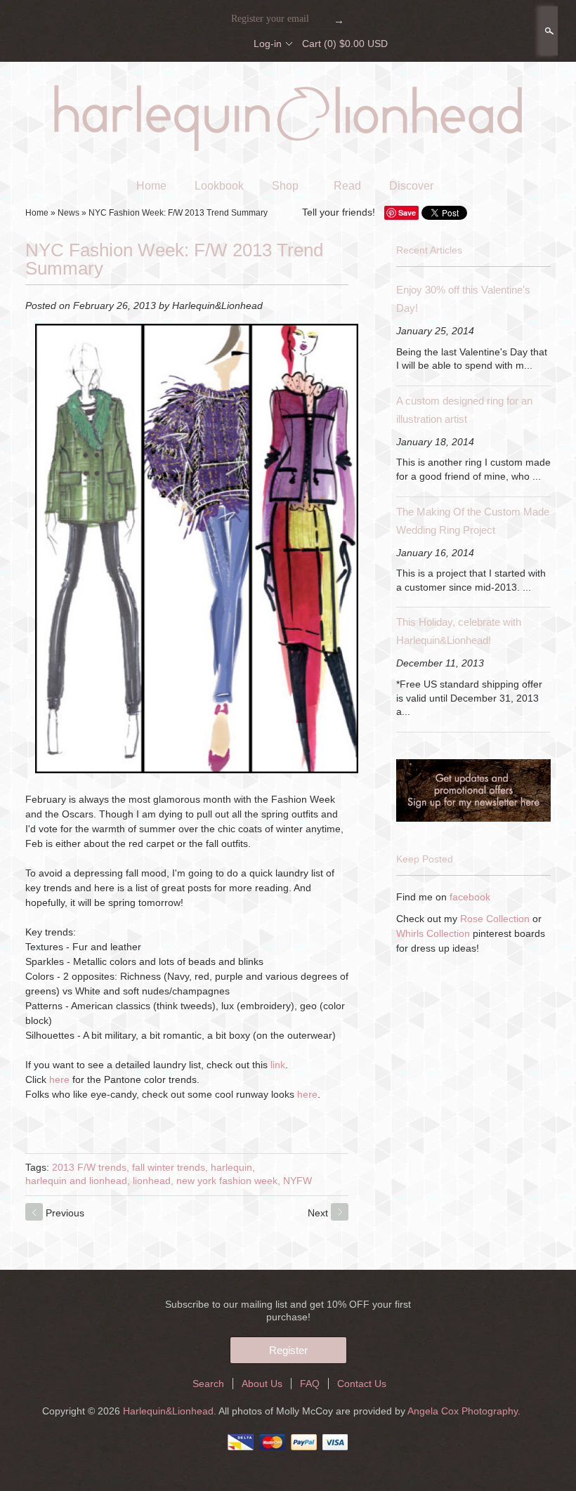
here (59, 1079)
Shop (285, 186)
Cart (345, 43)
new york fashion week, (228, 1180)
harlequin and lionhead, (77, 1180)
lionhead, (153, 1180)
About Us (262, 1383)
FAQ (310, 1383)
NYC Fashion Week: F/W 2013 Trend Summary (178, 213)
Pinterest (232, 43)
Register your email (270, 19)
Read (347, 186)
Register (288, 1350)
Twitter (208, 43)
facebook (470, 896)
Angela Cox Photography (462, 1411)
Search (548, 31)
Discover (411, 186)
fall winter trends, (170, 1167)
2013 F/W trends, (90, 1167)
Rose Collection (495, 918)
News (68, 213)
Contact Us (361, 1383)
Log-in (268, 43)
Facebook (185, 43)
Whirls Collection (433, 933)
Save (407, 212)
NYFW (297, 1180)
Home (151, 186)
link (277, 1064)
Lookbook (219, 186)
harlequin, (233, 1167)
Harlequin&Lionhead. (170, 1411)
